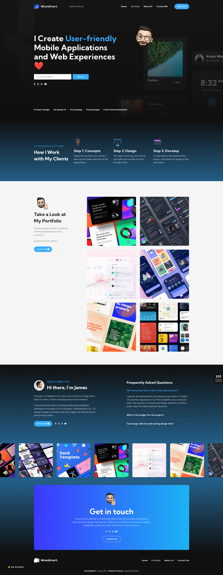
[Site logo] (48, 6)
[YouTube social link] (45, 84)
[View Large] (133, 200)
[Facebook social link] (34, 84)
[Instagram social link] (41, 84)
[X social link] (38, 84)
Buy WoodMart (17, 567)
